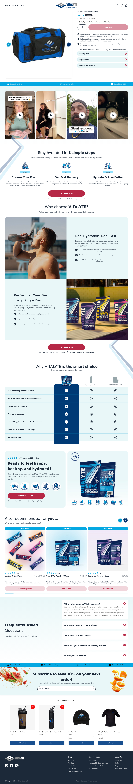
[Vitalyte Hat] (81, 717)
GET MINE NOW (66, 193)
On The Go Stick (74, 766)
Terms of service (81, 781)
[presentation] (120, 520)
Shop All (71, 760)
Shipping (80, 18)
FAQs (117, 763)
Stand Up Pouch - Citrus (57, 576)
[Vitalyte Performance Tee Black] (110, 717)
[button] (7, 5)
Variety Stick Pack (13, 576)
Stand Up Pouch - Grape (99, 576)
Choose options (25, 589)
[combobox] (81, 738)
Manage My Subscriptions (98, 763)
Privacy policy (92, 781)
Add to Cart (22, 743)
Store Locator (94, 769)
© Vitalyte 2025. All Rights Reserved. (16, 781)
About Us (118, 760)
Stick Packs (72, 769)
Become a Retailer (121, 769)
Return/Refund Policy (97, 766)
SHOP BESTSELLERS (26, 496)
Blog (116, 766)
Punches (71, 763)
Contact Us (93, 760)
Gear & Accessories (75, 771)
